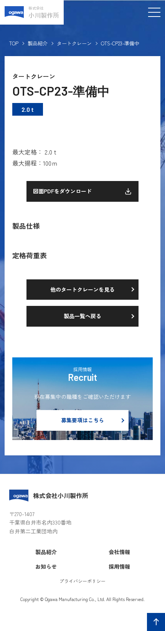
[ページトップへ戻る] (156, 622)
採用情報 (119, 566)
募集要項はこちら (82, 420)
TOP (13, 43)
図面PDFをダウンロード (62, 191)
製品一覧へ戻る (82, 316)
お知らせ (46, 566)
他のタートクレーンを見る (82, 289)
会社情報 (119, 552)
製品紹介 (38, 43)
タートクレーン (74, 43)
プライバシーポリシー (82, 581)
